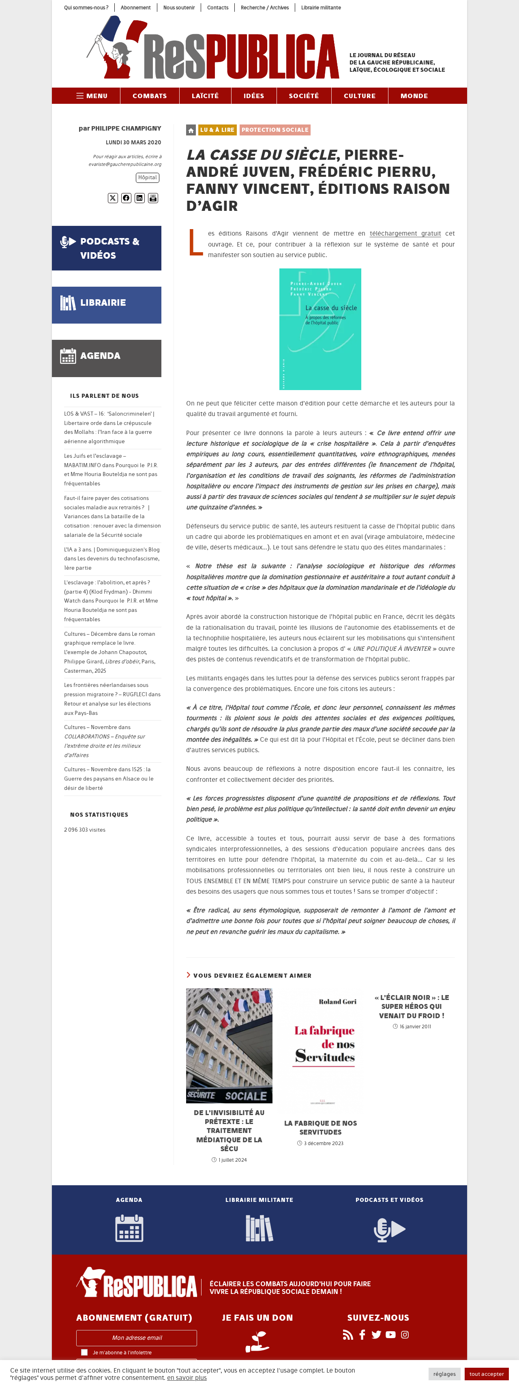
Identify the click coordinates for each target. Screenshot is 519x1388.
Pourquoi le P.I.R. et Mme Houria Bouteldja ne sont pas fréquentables (111, 474)
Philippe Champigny (126, 128)
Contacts (217, 7)
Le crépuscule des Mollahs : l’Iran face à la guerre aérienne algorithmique (108, 432)
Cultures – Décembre (90, 634)
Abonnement (136, 7)
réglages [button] (444, 1374)
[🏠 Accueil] (191, 129)
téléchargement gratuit (405, 233)
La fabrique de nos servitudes (320, 1127)
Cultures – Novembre (90, 727)
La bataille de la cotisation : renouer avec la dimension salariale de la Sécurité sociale (112, 525)
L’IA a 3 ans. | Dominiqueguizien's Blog (112, 549)
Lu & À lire (217, 130)
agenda (100, 355)
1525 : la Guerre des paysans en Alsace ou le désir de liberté (109, 779)
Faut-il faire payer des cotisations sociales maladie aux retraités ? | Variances (107, 507)
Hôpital (147, 177)
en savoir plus (187, 1378)
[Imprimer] (153, 198)
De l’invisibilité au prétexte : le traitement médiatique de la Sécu (229, 1130)
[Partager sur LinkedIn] (140, 198)
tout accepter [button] (487, 1374)
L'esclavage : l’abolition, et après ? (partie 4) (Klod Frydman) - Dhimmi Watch (108, 592)
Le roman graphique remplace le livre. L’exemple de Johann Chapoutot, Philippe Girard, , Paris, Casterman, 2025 (109, 652)
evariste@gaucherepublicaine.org (124, 164)
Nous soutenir (179, 7)
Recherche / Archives (265, 7)
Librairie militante (321, 7)
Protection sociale (275, 130)
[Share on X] (113, 198)
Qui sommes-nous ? (86, 7)
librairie (103, 302)
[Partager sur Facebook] (126, 198)
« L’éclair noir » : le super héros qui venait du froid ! (412, 1006)
